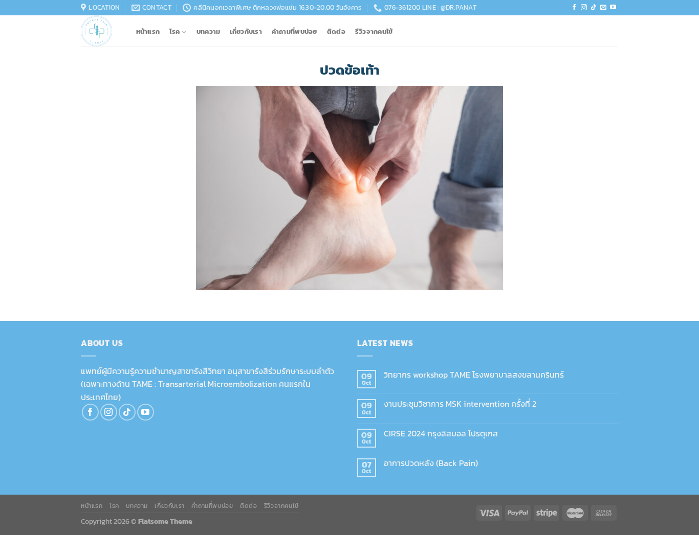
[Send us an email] (603, 7)
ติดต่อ (336, 32)
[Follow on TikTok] (594, 7)
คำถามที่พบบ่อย (294, 32)
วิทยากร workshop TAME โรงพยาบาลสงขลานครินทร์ (474, 375)
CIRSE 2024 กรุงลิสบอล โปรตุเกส (441, 433)
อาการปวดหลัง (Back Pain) (431, 463)
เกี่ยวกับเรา (245, 32)
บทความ (208, 32)
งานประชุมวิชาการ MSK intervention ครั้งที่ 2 (460, 404)
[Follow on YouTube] (613, 7)
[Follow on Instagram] (584, 7)
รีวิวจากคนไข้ (374, 32)
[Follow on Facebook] (574, 7)
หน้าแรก (148, 32)
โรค (174, 32)
